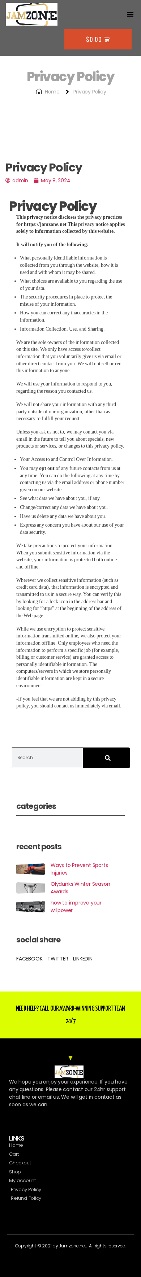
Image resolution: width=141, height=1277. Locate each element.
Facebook (29, 958)
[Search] (106, 758)
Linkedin (82, 958)
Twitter (57, 958)
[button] (130, 14)
